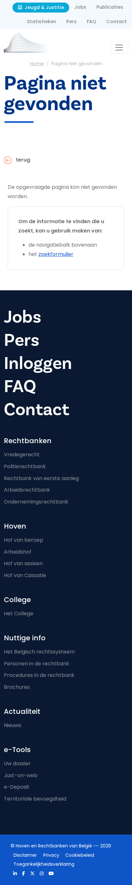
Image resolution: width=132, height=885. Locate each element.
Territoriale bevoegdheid (35, 798)
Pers (71, 21)
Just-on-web (20, 775)
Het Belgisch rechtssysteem (39, 651)
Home (37, 63)
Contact (116, 21)
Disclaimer (25, 855)
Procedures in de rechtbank (39, 675)
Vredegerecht (22, 454)
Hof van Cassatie (25, 575)
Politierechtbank (25, 466)
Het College (18, 613)
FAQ (91, 21)
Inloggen (38, 363)
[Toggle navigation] (119, 47)
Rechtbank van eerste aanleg (41, 478)
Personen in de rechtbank (36, 663)
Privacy (51, 855)
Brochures (17, 687)
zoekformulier (55, 254)
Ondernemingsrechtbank (36, 501)
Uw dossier (17, 763)
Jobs (80, 7)
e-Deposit (16, 787)
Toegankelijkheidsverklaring (43, 864)
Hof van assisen (23, 563)
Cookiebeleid (79, 855)
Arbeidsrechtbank (27, 490)
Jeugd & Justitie (43, 7)
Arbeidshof (17, 552)
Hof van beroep (23, 540)
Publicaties (109, 7)
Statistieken (41, 21)
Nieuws (12, 725)
